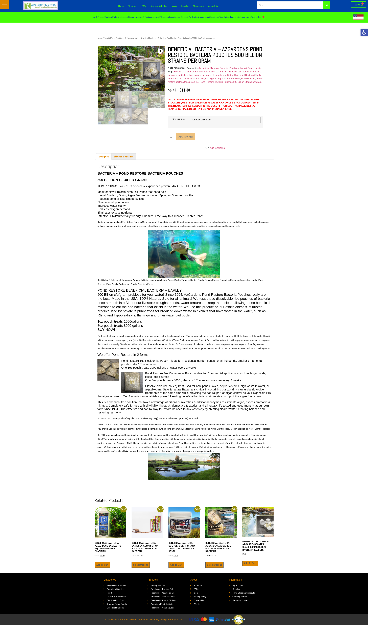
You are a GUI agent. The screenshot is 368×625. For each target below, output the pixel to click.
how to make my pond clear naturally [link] (207, 75)
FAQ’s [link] (143, 6)
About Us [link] (132, 6)
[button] (4, 4)
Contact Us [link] (213, 6)
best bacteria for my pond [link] (224, 71)
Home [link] (121, 6)
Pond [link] (106, 38)
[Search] (326, 5)
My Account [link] (198, 6)
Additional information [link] (123, 156)
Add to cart (186, 136)
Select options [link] (140, 564)
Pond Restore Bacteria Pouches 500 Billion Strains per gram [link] (230, 82)
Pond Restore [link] (248, 78)
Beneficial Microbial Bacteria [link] (213, 68)
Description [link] (104, 156)
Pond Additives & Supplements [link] (124, 38)
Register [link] (185, 6)
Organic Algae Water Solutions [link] (224, 78)
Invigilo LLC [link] (176, 619)
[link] (364, 32)
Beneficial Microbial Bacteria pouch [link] (192, 71)
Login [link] (174, 6)
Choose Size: (178, 119)
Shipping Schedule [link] (159, 6)
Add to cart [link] (102, 564)
